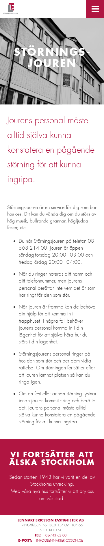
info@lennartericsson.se (59, 540)
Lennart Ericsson (10, 9)
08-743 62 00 (55, 535)
